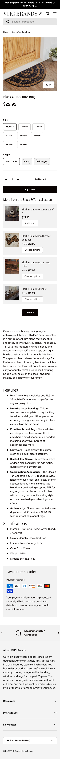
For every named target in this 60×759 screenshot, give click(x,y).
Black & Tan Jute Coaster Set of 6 (38, 211)
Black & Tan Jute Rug (21, 32)
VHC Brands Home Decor (21, 751)
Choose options (32, 249)
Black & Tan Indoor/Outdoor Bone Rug (36, 237)
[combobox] (30, 21)
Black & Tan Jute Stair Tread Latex (36, 264)
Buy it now (30, 189)
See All (30, 312)
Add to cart (40, 179)
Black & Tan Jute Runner (34, 288)
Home (5, 32)
